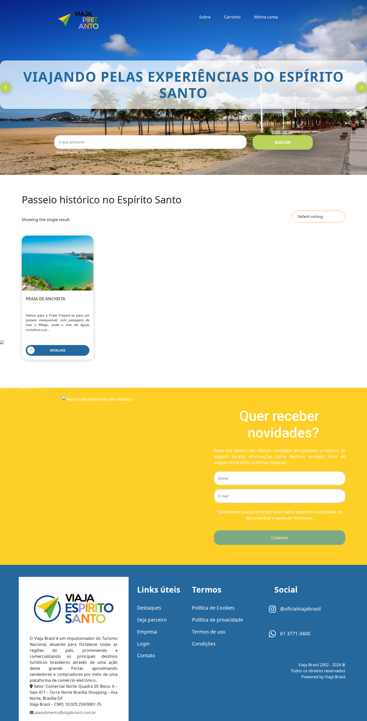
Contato (146, 655)
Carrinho (232, 17)
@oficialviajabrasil (300, 608)
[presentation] (5, 87)
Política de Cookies (213, 607)
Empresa (147, 631)
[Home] (74, 609)
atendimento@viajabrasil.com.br (65, 712)
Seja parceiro (152, 619)
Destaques (149, 607)
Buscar (283, 142)
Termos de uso (208, 631)
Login (143, 643)
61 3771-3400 (294, 633)
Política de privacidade (217, 619)
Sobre (204, 17)
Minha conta (266, 17)
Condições (203, 643)
